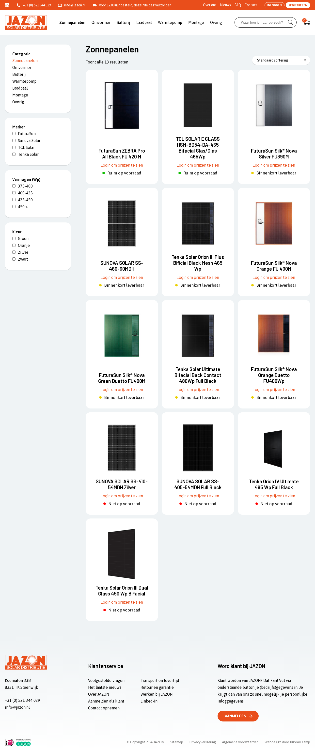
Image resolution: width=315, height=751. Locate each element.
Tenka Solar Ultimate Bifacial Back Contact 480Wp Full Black (197, 375)
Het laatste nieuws (104, 687)
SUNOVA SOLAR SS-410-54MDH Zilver (122, 484)
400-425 (25, 193)
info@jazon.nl (74, 5)
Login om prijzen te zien (121, 164)
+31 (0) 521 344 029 (37, 5)
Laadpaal (144, 22)
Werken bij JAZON (157, 694)
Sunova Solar (29, 140)
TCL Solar (26, 147)
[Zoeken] (290, 22)
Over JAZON (98, 694)
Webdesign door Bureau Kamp (287, 742)
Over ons (209, 5)
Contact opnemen (104, 708)
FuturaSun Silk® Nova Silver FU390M (274, 153)
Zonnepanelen (72, 22)
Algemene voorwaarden (240, 742)
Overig (216, 22)
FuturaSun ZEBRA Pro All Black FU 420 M (121, 153)
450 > (23, 206)
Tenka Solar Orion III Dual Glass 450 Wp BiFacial (121, 590)
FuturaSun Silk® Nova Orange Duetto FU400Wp (274, 375)
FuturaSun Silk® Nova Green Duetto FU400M (121, 378)
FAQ (238, 5)
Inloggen (274, 5)
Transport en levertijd (160, 680)
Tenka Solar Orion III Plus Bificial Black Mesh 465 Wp (198, 263)
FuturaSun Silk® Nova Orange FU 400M (274, 266)
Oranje (24, 245)
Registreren (297, 5)
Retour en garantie (157, 687)
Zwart (23, 259)
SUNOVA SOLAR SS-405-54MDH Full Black (197, 484)
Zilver (23, 252)
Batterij (123, 22)
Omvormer (101, 22)
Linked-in (149, 701)
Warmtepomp (170, 22)
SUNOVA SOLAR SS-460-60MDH (121, 266)
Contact (251, 5)
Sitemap (176, 742)
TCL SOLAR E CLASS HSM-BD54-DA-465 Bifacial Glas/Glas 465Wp (198, 147)
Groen (23, 238)
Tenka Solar (28, 154)
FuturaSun (27, 133)
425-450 (25, 200)
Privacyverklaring (202, 742)
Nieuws (225, 5)
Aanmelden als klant (106, 701)
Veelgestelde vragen (106, 680)
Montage (196, 22)
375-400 (25, 186)
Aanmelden (235, 716)
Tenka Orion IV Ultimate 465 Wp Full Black (274, 484)
